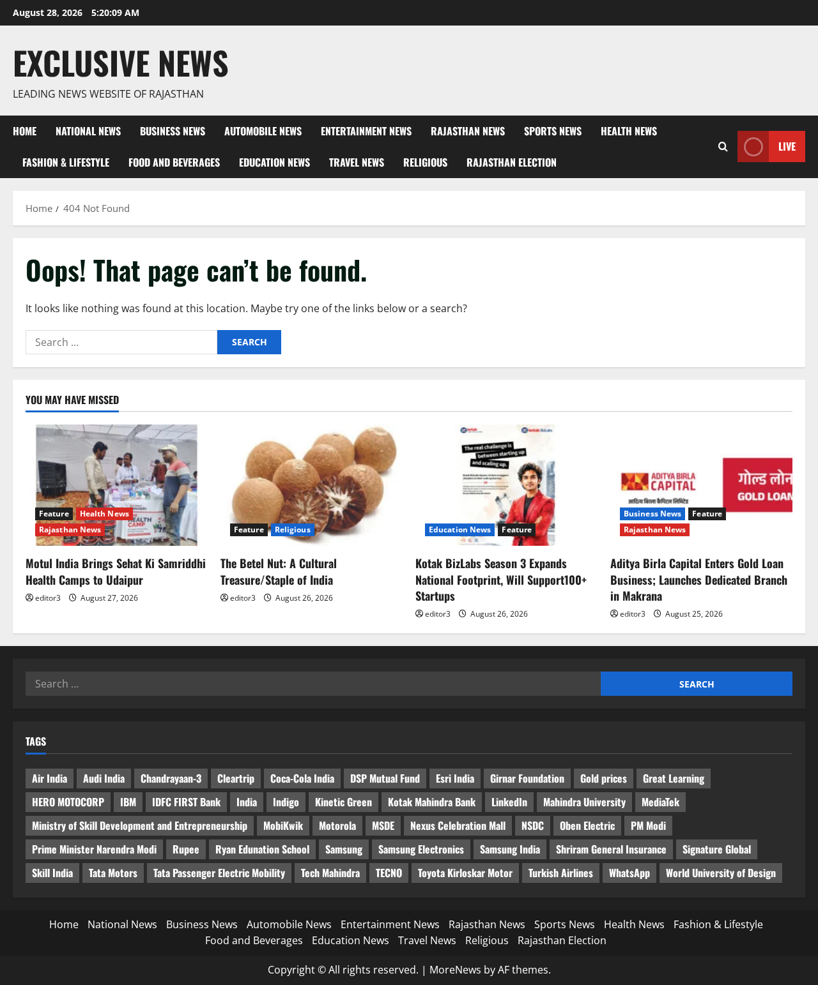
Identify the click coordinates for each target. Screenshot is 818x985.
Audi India (104, 778)
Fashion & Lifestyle (65, 162)
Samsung (343, 849)
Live (787, 146)
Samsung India (510, 849)
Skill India (52, 872)
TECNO (389, 872)
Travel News (356, 162)
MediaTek (660, 801)
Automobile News (263, 131)
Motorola (337, 825)
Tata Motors (113, 872)
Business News (172, 131)
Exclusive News (121, 62)
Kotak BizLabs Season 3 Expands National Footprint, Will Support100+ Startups (501, 579)
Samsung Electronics (421, 849)
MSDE (383, 825)
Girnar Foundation (527, 778)
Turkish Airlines (561, 872)
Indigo (286, 801)
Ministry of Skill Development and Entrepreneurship (139, 825)
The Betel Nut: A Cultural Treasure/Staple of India (278, 571)
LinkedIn (509, 801)
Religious (425, 162)
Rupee (186, 849)
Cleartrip (235, 778)
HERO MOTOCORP (68, 801)
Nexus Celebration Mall (457, 825)
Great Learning (673, 778)
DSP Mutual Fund (385, 778)
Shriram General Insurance (611, 849)
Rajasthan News (468, 131)
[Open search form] (723, 146)
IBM (128, 801)
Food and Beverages (174, 162)
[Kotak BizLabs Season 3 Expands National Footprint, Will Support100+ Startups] (506, 485)
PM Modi (648, 825)
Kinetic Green (343, 801)
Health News (629, 131)
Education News (274, 162)
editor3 (48, 597)
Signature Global (717, 849)
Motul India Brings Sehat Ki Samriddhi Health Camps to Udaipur (116, 571)
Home (24, 131)
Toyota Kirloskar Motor (465, 872)
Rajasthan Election (512, 162)
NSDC (532, 825)
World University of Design (721, 872)
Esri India (455, 778)
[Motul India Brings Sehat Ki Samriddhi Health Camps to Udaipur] (117, 485)
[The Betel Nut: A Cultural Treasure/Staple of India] (311, 485)
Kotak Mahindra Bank (431, 801)
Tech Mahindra (330, 872)
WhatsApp (629, 872)
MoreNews (455, 970)
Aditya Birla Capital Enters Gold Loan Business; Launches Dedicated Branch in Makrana (698, 579)
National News (88, 131)
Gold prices (603, 778)
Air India (49, 778)
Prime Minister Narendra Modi (94, 849)
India (246, 801)
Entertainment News (366, 131)
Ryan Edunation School (262, 849)
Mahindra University (584, 801)
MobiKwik (283, 825)
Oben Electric (587, 825)
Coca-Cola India (302, 778)
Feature (54, 513)
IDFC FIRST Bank (186, 801)
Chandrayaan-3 (171, 778)
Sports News (553, 131)
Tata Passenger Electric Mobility (219, 872)
